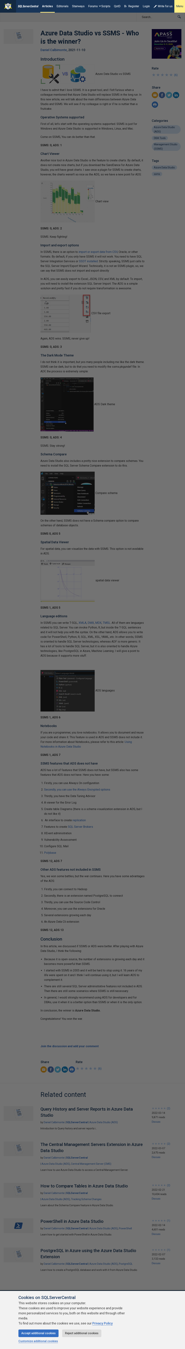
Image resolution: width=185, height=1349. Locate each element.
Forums (93, 6)
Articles (47, 6)
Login (146, 6)
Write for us (165, 6)
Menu (179, 6)
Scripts (105, 6)
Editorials (62, 6)
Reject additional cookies (81, 1333)
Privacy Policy (102, 1323)
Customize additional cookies (38, 1341)
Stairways (78, 6)
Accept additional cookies (38, 1333)
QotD (117, 6)
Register (133, 6)
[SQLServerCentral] (8, 6)
